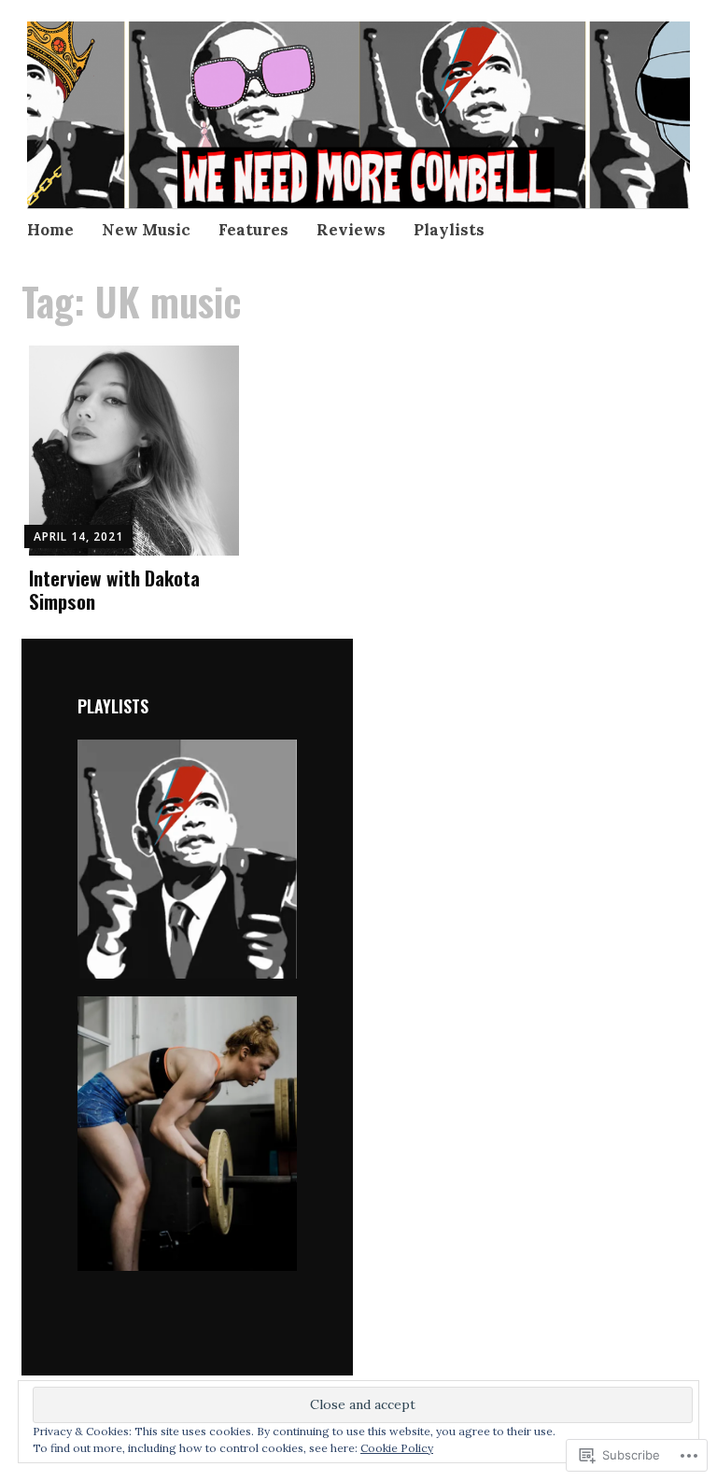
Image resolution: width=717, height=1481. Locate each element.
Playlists (449, 229)
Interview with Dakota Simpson (114, 589)
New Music (146, 229)
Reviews (351, 229)
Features (253, 229)
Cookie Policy (396, 1448)
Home (50, 229)
